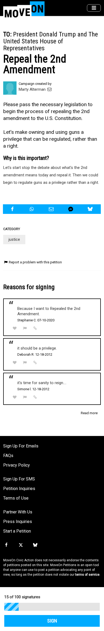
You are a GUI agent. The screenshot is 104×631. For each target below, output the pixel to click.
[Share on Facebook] (13, 209)
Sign (52, 621)
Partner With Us (17, 511)
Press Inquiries (17, 521)
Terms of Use (16, 498)
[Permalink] (35, 328)
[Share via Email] (52, 209)
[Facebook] (6, 545)
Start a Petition (17, 531)
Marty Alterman (33, 89)
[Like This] (14, 328)
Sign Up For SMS (19, 478)
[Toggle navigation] (94, 8)
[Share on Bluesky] (91, 209)
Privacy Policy (16, 465)
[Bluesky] (35, 545)
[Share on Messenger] (71, 209)
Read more (89, 413)
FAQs (8, 455)
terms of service (87, 574)
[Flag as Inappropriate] (25, 328)
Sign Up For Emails (20, 446)
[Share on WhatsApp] (32, 209)
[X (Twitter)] (20, 545)
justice (14, 239)
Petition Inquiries (19, 488)
